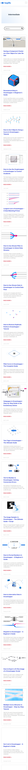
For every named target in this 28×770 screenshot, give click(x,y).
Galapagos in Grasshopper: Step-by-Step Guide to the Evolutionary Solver (12, 403)
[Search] (22, 28)
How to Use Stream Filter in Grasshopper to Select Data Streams (13, 248)
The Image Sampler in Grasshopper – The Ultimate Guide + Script (13, 519)
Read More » (7, 66)
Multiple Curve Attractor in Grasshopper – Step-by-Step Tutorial (13, 707)
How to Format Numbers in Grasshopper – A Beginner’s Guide (13, 557)
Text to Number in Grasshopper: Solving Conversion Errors (11, 480)
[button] (26, 3)
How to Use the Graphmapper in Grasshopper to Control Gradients (13, 171)
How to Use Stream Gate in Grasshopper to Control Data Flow (13, 287)
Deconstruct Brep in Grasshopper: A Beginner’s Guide (12, 93)
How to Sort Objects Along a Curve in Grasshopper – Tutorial (13, 132)
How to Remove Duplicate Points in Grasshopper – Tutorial (12, 327)
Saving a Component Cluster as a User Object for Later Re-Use (13, 53)
